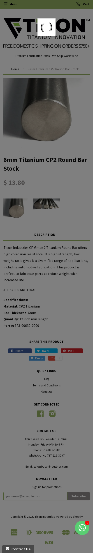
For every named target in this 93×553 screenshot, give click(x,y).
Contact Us (19, 549)
